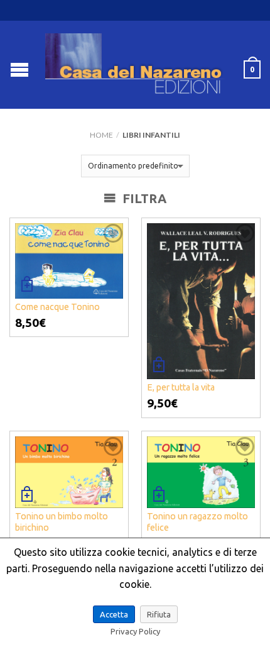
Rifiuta (159, 614)
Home (101, 135)
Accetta (114, 614)
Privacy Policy (135, 631)
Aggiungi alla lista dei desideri (113, 233)
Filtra (142, 198)
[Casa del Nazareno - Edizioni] (136, 64)
